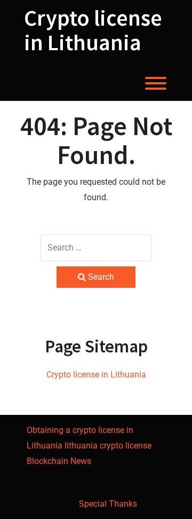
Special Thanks (108, 504)
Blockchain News (59, 461)
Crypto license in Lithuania (93, 29)
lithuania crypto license (108, 446)
